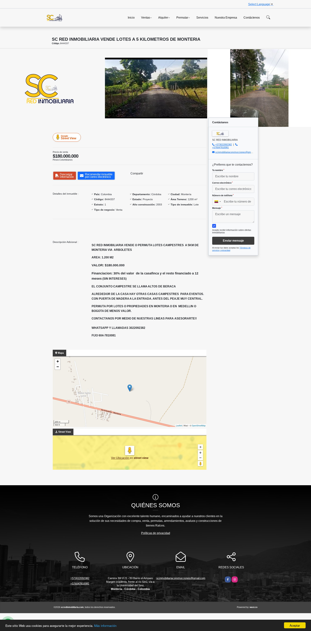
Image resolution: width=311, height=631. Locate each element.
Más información (105, 625)
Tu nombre (218, 170)
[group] (51, 88)
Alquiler (163, 17)
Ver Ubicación (120, 457)
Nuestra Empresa (226, 17)
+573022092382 (223, 144)
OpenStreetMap (199, 425)
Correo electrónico (222, 182)
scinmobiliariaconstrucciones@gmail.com (236, 152)
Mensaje (217, 208)
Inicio (131, 17)
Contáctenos (252, 17)
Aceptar (295, 625)
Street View (68, 137)
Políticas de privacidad (155, 533)
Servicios (202, 17)
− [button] (58, 367)
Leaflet (179, 425)
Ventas (145, 17)
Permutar (182, 17)
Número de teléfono (223, 195)
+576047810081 (220, 147)
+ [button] (58, 361)
